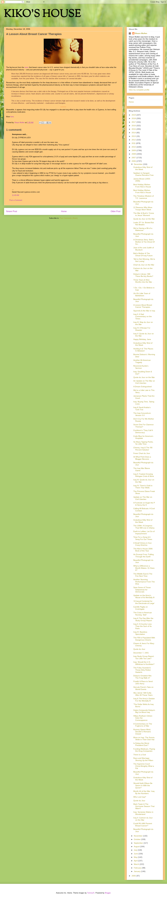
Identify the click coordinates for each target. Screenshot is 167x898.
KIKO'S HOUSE (42, 14)
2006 (134, 161)
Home (64, 211)
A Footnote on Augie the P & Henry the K (144, 504)
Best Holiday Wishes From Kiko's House (142, 185)
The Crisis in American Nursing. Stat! (142, 614)
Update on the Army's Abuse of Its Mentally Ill (143, 596)
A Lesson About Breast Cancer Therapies (142, 306)
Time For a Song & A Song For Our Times (142, 538)
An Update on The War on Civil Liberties (144, 382)
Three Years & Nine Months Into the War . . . (143, 282)
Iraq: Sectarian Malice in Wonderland (143, 813)
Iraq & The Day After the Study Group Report (143, 619)
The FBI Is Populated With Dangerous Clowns (144, 639)
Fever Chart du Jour (141, 453)
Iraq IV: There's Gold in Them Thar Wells (142, 487)
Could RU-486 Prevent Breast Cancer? (142, 824)
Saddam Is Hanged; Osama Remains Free (143, 174)
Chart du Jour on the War (143, 265)
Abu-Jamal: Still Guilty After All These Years (143, 694)
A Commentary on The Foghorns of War (142, 725)
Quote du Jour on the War (144, 219)
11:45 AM (15, 195)
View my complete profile (139, 90)
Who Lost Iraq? (139, 797)
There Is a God (139, 755)
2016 (134, 126)
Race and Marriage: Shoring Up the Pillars (143, 759)
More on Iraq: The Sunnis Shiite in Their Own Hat (143, 738)
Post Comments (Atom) (68, 218)
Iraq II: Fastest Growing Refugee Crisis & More (143, 475)
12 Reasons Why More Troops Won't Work (142, 208)
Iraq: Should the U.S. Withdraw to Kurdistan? (143, 663)
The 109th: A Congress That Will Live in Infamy (143, 527)
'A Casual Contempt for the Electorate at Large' (144, 602)
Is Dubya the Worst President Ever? (141, 744)
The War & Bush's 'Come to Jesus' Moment (143, 214)
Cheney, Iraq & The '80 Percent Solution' (142, 449)
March (137, 864)
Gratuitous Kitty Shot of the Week (142, 168)
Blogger (108, 893)
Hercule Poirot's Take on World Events (143, 688)
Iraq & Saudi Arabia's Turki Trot (142, 408)
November (138, 836)
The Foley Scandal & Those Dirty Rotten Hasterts (142, 670)
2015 (134, 129)
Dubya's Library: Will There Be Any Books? (143, 275)
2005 (134, 876)
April (136, 861)
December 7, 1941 (141, 653)
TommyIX (90, 893)
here (12, 117)
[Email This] (40, 122)
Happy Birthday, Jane (142, 339)
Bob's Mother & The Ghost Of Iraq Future (143, 254)
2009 (134, 150)
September (139, 843)
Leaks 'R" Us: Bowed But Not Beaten (143, 223)
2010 (134, 147)
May (136, 857)
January (137, 871)
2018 (134, 118)
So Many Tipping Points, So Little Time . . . (143, 443)
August (137, 846)
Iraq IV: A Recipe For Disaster (141, 329)
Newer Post (11, 211)
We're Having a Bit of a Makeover (142, 229)
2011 (134, 143)
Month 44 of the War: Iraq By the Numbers (143, 792)
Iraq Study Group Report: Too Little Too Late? (143, 657)
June (136, 854)
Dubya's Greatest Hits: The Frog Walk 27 (142, 677)
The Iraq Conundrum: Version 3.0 (142, 414)
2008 (134, 154)
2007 (134, 158)
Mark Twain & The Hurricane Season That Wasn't (143, 806)
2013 (134, 136)
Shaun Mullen (141, 33)
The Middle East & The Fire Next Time (142, 575)
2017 (134, 122)
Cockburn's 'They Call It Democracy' (143, 431)
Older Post (115, 211)
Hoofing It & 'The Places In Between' (143, 350)
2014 (134, 133)
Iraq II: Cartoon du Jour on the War (143, 819)
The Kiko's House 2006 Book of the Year (143, 550)
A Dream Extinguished (142, 387)
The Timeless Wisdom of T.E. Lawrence (143, 197)
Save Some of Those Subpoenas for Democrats (142, 589)
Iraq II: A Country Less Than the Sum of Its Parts (142, 626)
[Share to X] (45, 122)
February (138, 868)
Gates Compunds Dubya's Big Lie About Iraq (144, 711)
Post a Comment (15, 200)
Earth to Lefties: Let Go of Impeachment (144, 532)
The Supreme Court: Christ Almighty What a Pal (143, 766)
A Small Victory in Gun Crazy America (142, 544)
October (137, 839)
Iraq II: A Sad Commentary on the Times (142, 316)
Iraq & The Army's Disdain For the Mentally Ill (144, 700)
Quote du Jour (139, 649)
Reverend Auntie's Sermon (140, 367)
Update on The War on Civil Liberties (142, 498)
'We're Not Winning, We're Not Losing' (144, 260)
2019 (134, 115)
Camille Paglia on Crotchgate (140, 608)
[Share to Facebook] (47, 122)
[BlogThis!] (42, 122)
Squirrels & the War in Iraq (144, 311)
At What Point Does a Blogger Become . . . (142, 458)
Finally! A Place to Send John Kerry (143, 682)
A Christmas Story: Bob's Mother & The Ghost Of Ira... (144, 242)
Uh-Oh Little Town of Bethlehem (141, 294)
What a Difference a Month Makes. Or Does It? (143, 568)
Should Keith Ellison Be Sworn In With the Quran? (142, 785)
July (136, 850)
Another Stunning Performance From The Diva (144, 581)
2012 (134, 140)
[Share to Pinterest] (50, 122)
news (26, 67)
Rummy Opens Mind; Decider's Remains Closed (142, 731)
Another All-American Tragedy (142, 361)
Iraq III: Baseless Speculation (140, 633)
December (138, 164)
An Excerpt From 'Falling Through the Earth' (143, 555)
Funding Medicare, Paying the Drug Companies (144, 750)
